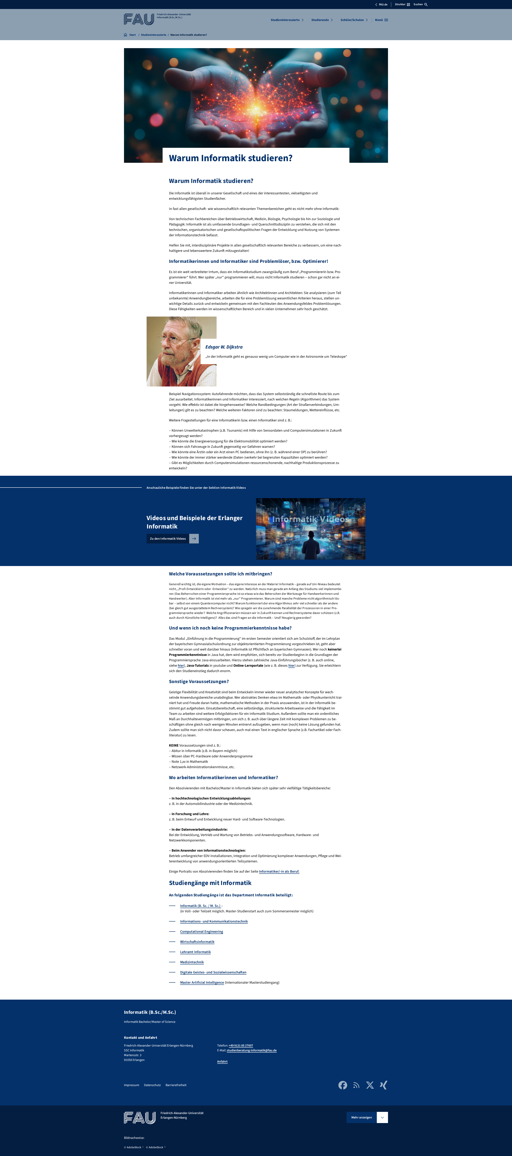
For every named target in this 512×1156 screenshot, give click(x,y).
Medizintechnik (192, 962)
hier (181, 665)
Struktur (400, 4)
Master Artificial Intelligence (202, 982)
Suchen (418, 4)
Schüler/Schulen (352, 20)
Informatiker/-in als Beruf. (279, 871)
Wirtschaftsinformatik (197, 941)
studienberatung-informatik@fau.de (252, 1050)
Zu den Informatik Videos (168, 538)
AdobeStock (134, 1147)
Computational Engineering (201, 931)
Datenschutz (152, 1085)
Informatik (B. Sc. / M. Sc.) (200, 905)
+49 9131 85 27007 (241, 1045)
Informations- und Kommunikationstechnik (214, 921)
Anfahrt (222, 1061)
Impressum (131, 1085)
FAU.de (383, 5)
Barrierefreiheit (176, 1085)
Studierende (320, 20)
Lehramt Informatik (195, 951)
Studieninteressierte (285, 20)
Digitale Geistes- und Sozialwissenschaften (213, 972)
